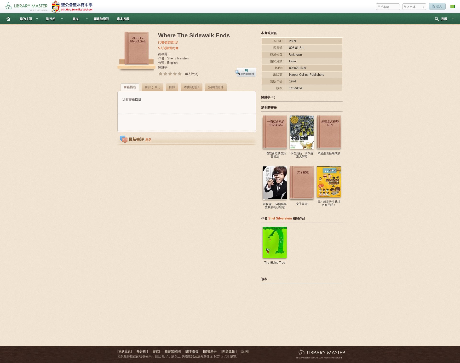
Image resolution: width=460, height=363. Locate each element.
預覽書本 (245, 72)
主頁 (8, 18)
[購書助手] (210, 351)
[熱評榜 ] (142, 351)
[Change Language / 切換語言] (452, 6)
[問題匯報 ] (229, 351)
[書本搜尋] (192, 351)
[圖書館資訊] (172, 351)
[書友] (156, 351)
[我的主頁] (124, 351)
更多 (148, 139)
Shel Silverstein (280, 218)
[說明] (245, 351)
